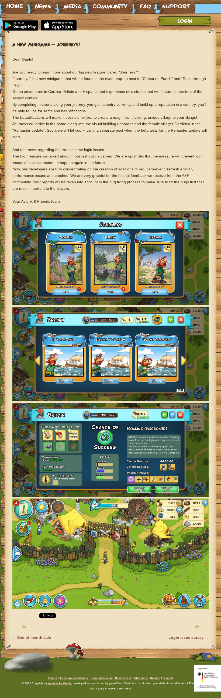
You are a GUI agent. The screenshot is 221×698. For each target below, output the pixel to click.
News (43, 4)
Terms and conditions (74, 677)
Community (110, 4)
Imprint (52, 677)
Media (72, 4)
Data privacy (123, 677)
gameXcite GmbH (59, 683)
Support (176, 4)
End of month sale (31, 637)
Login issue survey (188, 637)
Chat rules (141, 677)
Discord (168, 677)
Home (14, 4)
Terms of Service (101, 677)
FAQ (145, 4)
